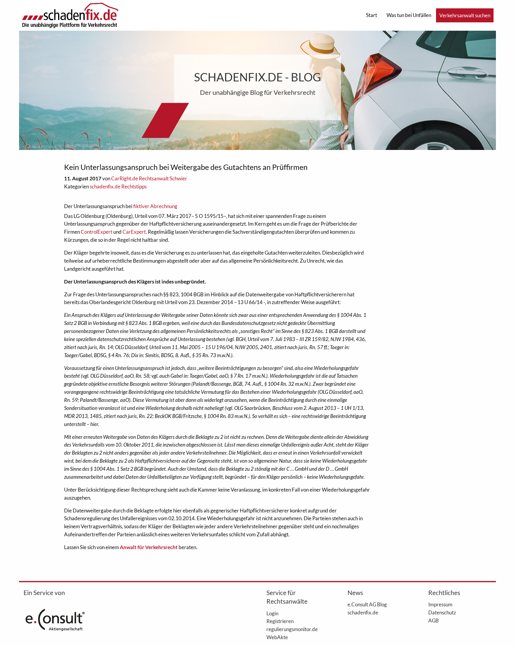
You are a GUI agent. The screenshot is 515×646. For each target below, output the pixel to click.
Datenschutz (442, 612)
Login (272, 613)
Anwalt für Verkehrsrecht (149, 547)
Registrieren (280, 621)
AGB (433, 620)
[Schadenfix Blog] (70, 15)
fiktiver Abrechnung (155, 206)
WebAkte (277, 637)
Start (371, 15)
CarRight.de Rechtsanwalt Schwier (149, 178)
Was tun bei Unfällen (409, 15)
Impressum (440, 604)
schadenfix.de (363, 612)
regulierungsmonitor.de (292, 629)
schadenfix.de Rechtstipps (118, 186)
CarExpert (134, 232)
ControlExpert (96, 232)
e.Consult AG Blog (367, 604)
